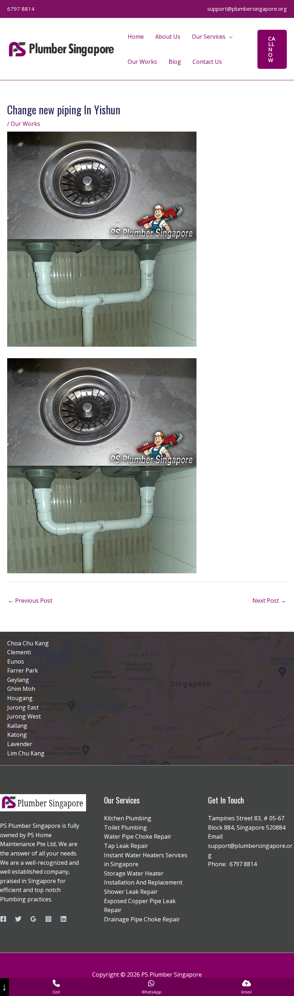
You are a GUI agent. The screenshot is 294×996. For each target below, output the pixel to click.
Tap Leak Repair (126, 846)
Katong (17, 735)
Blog (175, 62)
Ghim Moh (21, 689)
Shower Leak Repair (131, 892)
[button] (272, 49)
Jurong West (24, 716)
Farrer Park (22, 670)
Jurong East (23, 707)
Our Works (142, 62)
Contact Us (207, 62)
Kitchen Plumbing (127, 818)
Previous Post (30, 600)
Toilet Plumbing (125, 827)
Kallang (17, 726)
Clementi (19, 652)
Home (136, 37)
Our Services (209, 37)
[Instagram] (48, 919)
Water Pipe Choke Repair (137, 836)
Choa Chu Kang (28, 643)
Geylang (18, 680)
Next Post (269, 600)
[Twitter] (18, 919)
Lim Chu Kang (25, 753)
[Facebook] (3, 919)
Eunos (15, 661)
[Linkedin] (63, 919)
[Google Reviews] (33, 919)
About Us (167, 37)
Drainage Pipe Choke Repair (142, 919)
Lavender (19, 744)
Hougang (20, 698)
